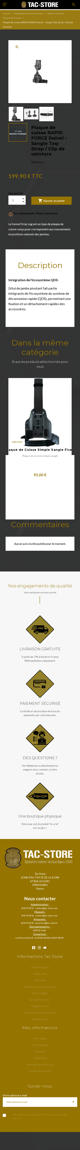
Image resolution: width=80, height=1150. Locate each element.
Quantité (15, 193)
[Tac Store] (40, 4)
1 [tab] (12, 495)
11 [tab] (68, 495)
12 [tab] (29, 500)
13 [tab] (34, 500)
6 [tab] (40, 495)
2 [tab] (18, 495)
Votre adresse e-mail (15, 1095)
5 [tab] (34, 495)
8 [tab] (51, 495)
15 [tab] (45, 500)
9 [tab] (57, 495)
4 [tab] (29, 495)
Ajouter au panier (51, 200)
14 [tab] (40, 500)
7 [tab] (45, 495)
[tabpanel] (40, 428)
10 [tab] (62, 495)
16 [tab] (51, 500)
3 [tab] (23, 495)
